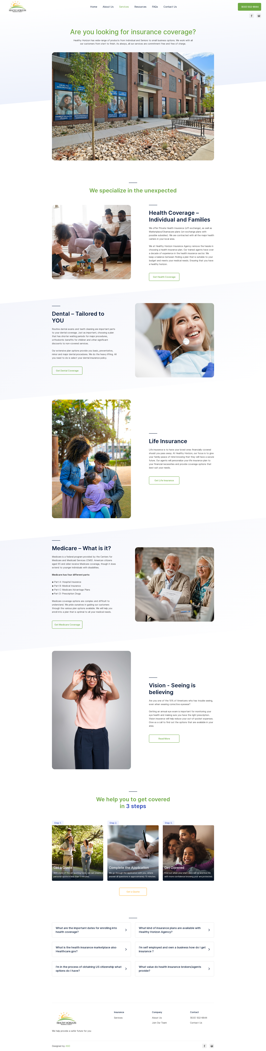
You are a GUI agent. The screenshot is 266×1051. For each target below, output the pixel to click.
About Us (108, 6)
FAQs (155, 6)
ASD (68, 1046)
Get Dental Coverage (67, 370)
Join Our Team (159, 1023)
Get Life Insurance (164, 480)
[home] (17, 6)
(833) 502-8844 (198, 1018)
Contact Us (170, 6)
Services (124, 6)
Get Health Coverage (164, 277)
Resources (140, 6)
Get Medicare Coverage (67, 624)
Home (93, 6)
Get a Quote (133, 891)
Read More (164, 738)
